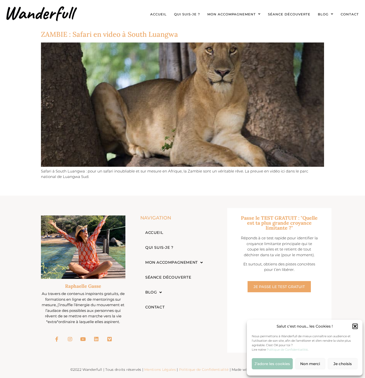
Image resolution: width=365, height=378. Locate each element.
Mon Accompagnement (231, 14)
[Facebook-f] (57, 339)
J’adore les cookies (272, 363)
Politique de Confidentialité (204, 370)
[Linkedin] (96, 339)
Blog (323, 14)
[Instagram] (70, 339)
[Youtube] (83, 339)
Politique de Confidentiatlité (287, 349)
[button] (355, 326)
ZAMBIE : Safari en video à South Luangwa (109, 34)
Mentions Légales (160, 370)
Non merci (310, 363)
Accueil (158, 14)
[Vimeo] (109, 339)
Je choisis (342, 363)
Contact (350, 14)
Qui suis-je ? (187, 14)
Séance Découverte (289, 14)
